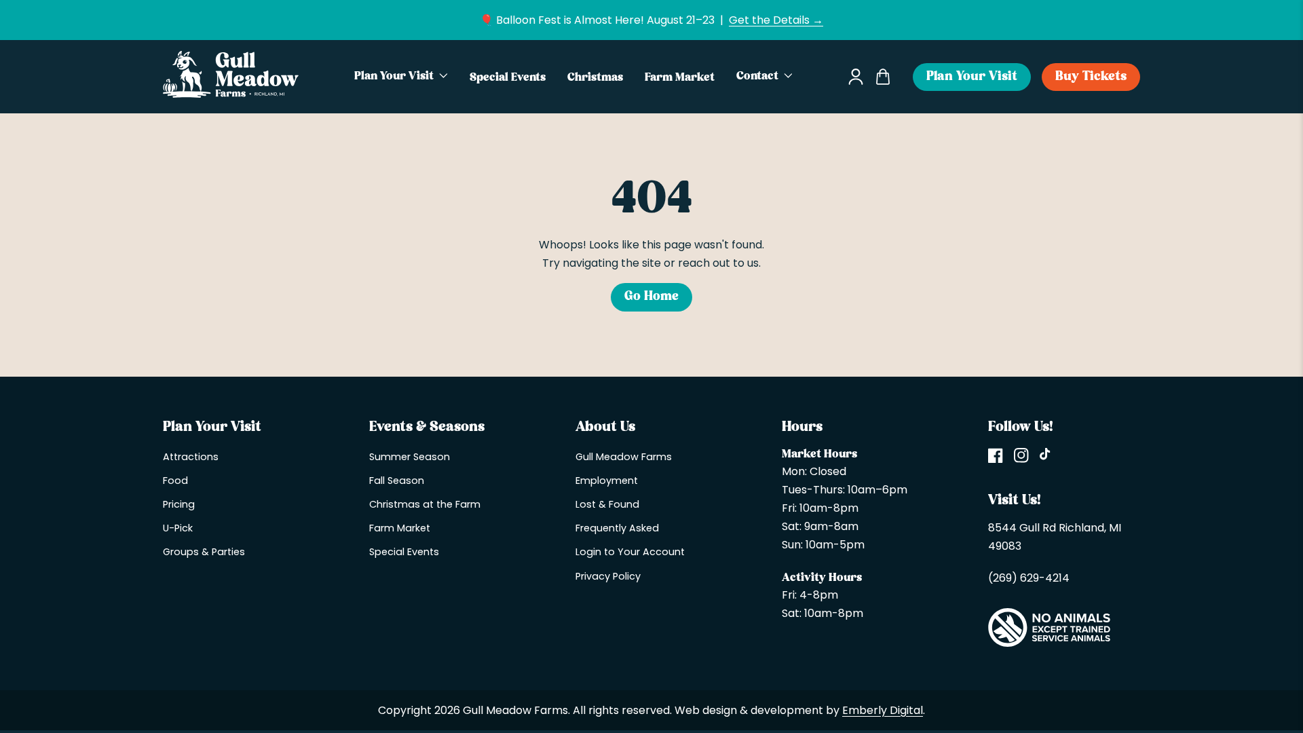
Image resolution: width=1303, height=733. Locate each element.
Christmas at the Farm (424, 504)
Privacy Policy (608, 576)
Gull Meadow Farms (623, 457)
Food (175, 480)
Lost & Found (607, 504)
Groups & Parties (204, 552)
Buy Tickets (1091, 77)
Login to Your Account (630, 552)
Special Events (404, 552)
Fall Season (396, 480)
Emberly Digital (882, 710)
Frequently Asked (617, 528)
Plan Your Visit (971, 77)
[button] (401, 77)
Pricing (179, 504)
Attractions (191, 457)
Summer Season (409, 457)
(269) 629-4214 (1029, 578)
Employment (606, 480)
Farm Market (399, 528)
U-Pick (178, 528)
